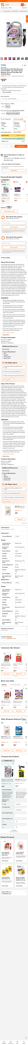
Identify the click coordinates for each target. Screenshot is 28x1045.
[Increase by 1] (11, 146)
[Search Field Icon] (22, 4)
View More (14, 830)
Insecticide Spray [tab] (15, 684)
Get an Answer (14, 227)
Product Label (7, 356)
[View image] (1, 58)
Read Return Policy (8, 160)
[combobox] (13, 4)
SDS (5, 353)
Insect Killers (15, 11)
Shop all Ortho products (8, 332)
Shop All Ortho (5, 349)
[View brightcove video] (22, 58)
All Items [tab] (4, 684)
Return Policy (6, 334)
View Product (5, 860)
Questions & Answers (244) (18, 76)
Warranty (6, 355)
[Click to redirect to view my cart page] (25, 5)
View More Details (6, 92)
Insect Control (7, 11)
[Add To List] (22, 65)
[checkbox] (2, 182)
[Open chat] (27, 18)
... (1, 11)
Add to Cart (22, 146)
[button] (14, 257)
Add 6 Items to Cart (9, 211)
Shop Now (20, 519)
